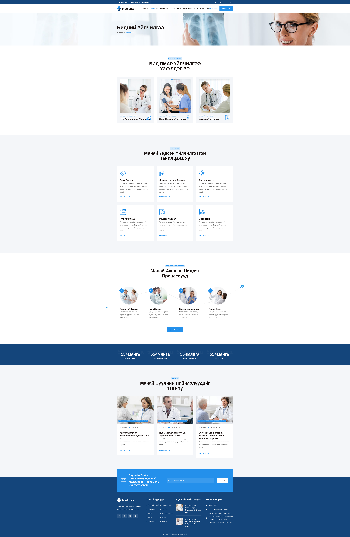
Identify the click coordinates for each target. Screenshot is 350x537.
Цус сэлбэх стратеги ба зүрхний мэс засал (192, 524)
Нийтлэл (186, 8)
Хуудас (153, 8)
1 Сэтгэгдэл (175, 427)
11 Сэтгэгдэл (136, 427)
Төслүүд (176, 8)
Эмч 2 (150, 517)
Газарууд (165, 517)
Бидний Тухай (153, 505)
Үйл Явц (165, 509)
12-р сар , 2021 (191, 505)
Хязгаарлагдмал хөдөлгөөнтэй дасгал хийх (193, 510)
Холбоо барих (199, 8)
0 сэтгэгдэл (215, 427)
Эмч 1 (150, 513)
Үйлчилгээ (164, 8)
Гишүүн (164, 521)
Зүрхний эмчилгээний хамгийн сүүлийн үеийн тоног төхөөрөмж (212, 435)
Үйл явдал (152, 521)
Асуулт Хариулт (167, 513)
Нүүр (144, 8)
